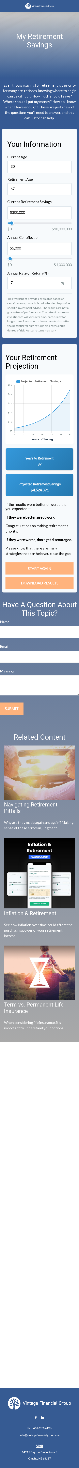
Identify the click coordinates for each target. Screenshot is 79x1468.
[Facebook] (35, 1417)
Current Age (17, 157)
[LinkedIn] (42, 1417)
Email (4, 646)
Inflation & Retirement (30, 913)
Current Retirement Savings (29, 201)
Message (7, 671)
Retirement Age (20, 179)
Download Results (39, 583)
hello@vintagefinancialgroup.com (39, 1435)
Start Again (39, 568)
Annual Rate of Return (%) (28, 273)
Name (5, 622)
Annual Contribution (23, 237)
